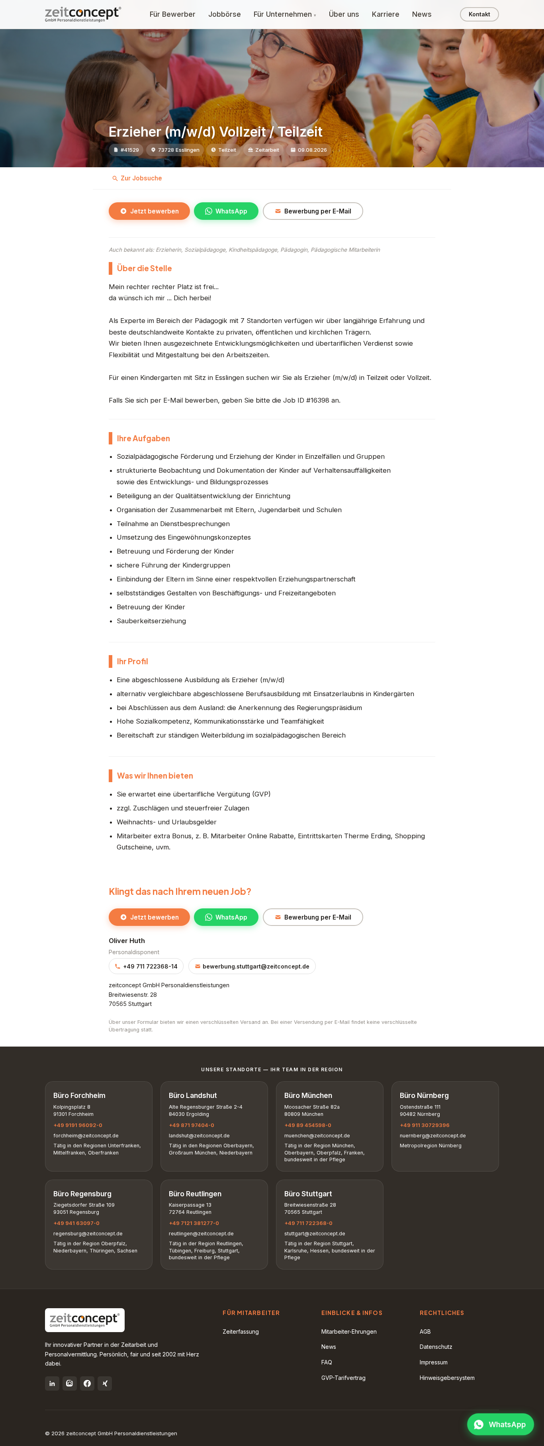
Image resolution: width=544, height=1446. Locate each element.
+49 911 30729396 (425, 1125)
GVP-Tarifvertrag (343, 1377)
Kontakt (479, 14)
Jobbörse (224, 14)
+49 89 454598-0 (307, 1125)
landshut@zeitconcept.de (199, 1136)
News (422, 14)
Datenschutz (436, 1346)
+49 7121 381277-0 (194, 1223)
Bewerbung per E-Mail (317, 211)
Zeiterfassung (241, 1331)
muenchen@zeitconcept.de (317, 1136)
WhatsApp (231, 211)
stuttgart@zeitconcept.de (314, 1234)
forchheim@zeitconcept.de (86, 1136)
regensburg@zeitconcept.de (88, 1234)
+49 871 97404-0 (191, 1125)
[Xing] (105, 1383)
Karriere (385, 14)
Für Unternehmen (283, 14)
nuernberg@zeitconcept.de (433, 1136)
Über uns (344, 14)
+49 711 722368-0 (308, 1223)
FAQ (326, 1362)
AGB (425, 1331)
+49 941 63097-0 (76, 1223)
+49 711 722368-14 (150, 966)
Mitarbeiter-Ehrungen (349, 1331)
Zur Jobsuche (141, 178)
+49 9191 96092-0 (77, 1125)
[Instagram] (70, 1383)
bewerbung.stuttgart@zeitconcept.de (256, 966)
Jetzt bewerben (154, 211)
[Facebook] (87, 1383)
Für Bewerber (173, 14)
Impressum (434, 1362)
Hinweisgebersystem (447, 1377)
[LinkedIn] (52, 1383)
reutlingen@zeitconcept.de (201, 1234)
